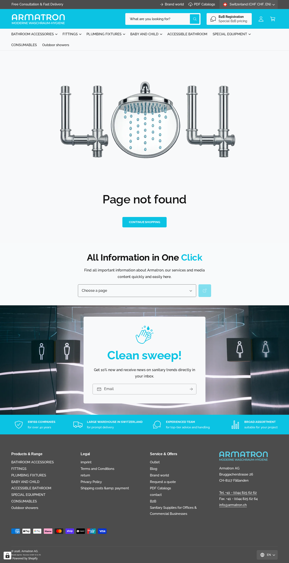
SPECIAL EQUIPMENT (230, 34)
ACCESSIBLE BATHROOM (31, 488)
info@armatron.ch (233, 505)
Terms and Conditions (97, 469)
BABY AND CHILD (144, 34)
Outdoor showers (24, 508)
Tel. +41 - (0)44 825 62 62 (238, 493)
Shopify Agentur (17, 555)
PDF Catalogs (204, 4)
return (85, 475)
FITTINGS (70, 34)
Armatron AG (29, 551)
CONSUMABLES (24, 501)
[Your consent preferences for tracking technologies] (7, 555)
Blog (153, 469)
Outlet (155, 462)
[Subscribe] (191, 389)
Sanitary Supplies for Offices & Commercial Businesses (173, 511)
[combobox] (162, 19)
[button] (273, 19)
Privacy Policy (91, 482)
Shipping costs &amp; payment (105, 488)
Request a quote (163, 482)
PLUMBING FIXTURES (103, 34)
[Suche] (204, 290)
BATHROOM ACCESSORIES (32, 34)
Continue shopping (144, 222)
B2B (153, 501)
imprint (86, 462)
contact (156, 495)
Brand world (174, 4)
